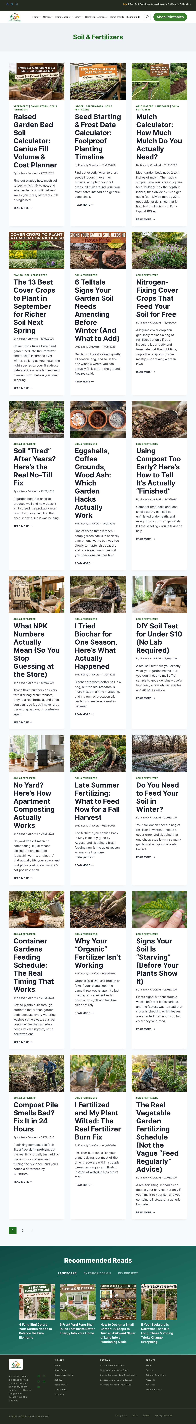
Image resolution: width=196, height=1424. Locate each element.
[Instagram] (17, 4)
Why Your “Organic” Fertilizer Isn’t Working (98, 953)
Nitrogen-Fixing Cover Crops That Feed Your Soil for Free (157, 298)
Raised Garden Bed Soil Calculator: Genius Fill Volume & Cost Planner (35, 140)
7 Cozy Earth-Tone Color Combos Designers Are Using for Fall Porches (157, 4)
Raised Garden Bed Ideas (112, 1365)
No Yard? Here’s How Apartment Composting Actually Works (34, 805)
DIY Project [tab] (128, 1273)
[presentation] (36, 81)
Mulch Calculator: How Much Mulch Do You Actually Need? (159, 136)
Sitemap (146, 1415)
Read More (22, 208)
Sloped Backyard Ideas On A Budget (118, 1375)
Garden (58, 1365)
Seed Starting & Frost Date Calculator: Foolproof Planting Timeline (98, 136)
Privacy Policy (121, 1415)
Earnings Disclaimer (163, 1415)
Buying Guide (133, 17)
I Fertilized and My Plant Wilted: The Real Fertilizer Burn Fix (98, 1121)
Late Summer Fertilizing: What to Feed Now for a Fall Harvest (97, 801)
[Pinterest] (44, 1381)
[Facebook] (7, 4)
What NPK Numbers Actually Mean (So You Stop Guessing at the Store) (36, 650)
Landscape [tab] (67, 1273)
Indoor (79, 106)
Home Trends (117, 17)
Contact (150, 1370)
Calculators (39, 106)
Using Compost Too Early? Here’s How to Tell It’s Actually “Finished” (158, 470)
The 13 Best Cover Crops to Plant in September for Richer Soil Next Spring (34, 306)
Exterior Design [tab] (97, 1273)
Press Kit (150, 1380)
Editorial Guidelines (156, 1375)
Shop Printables (170, 17)
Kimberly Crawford (27, 173)
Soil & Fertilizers (36, 275)
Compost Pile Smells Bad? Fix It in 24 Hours (35, 1117)
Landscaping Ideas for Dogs (114, 1370)
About (149, 1365)
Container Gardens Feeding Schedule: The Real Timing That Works (33, 965)
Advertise (150, 1385)
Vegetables (20, 106)
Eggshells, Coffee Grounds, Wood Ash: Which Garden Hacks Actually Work (93, 482)
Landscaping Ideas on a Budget (116, 1380)
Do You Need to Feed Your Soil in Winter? (157, 797)
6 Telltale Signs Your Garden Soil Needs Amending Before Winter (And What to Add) (97, 310)
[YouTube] (38, 1387)
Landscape (162, 106)
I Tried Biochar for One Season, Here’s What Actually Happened (96, 646)
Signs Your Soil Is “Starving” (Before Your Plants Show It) (157, 961)
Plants (18, 275)
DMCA (135, 1415)
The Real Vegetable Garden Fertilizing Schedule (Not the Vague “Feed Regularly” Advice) (157, 1137)
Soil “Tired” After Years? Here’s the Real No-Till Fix (34, 466)
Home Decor (61, 1370)
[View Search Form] (147, 17)
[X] (12, 4)
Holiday (58, 1380)
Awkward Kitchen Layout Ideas (115, 1385)
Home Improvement (64, 1375)
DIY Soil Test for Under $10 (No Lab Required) (159, 638)
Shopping (59, 1394)
